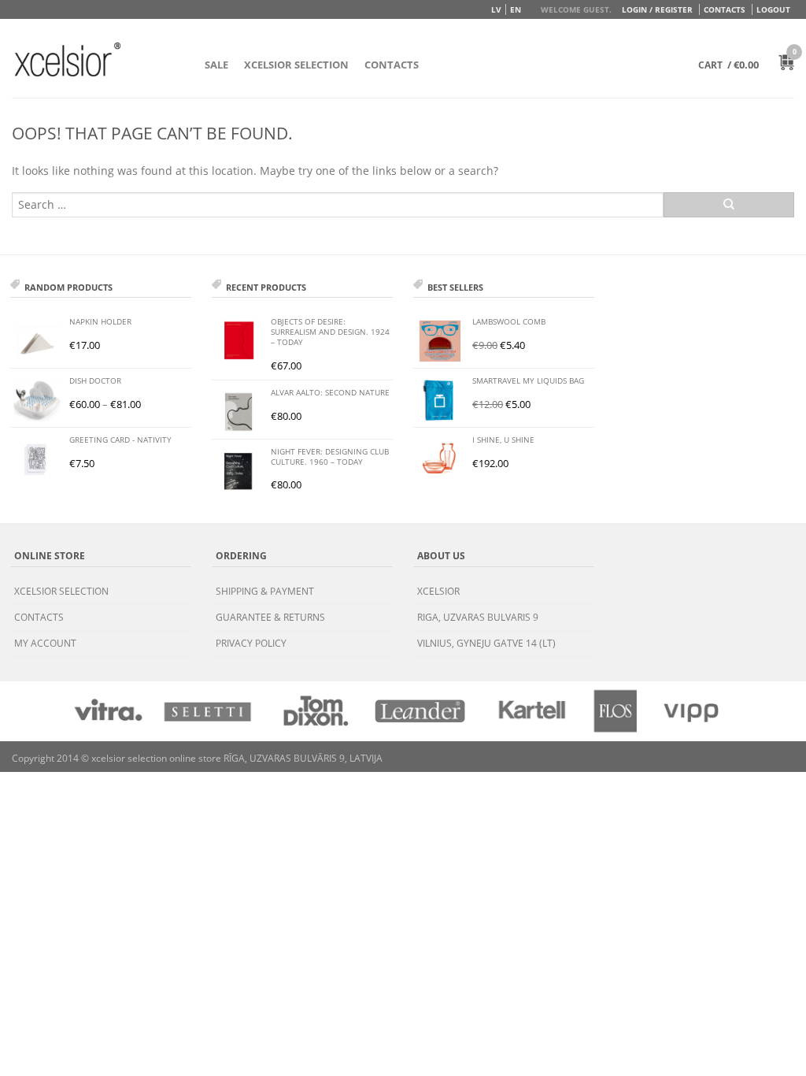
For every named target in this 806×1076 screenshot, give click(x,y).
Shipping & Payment (265, 591)
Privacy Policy (251, 643)
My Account (45, 643)
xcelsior (438, 591)
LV (496, 9)
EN (515, 9)
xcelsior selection (61, 591)
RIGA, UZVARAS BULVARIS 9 (477, 617)
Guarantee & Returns (270, 617)
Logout (773, 9)
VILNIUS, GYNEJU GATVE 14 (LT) (486, 643)
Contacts (724, 9)
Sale (216, 65)
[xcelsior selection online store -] (68, 59)
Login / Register (657, 9)
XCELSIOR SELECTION (296, 65)
